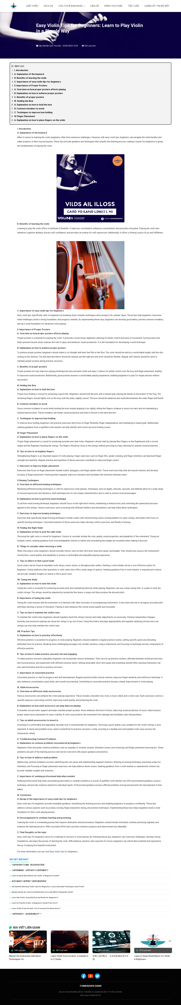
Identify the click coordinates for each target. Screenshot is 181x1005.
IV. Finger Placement (24, 116)
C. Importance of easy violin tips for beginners (37, 81)
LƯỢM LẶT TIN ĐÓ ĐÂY (156, 6)
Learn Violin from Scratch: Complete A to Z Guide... (69, 957)
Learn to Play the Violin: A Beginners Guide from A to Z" (35, 903)
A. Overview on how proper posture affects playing (40, 89)
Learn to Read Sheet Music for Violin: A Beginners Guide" (35, 876)
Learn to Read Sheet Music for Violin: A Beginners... (152, 957)
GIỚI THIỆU (32, 6)
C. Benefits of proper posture (29, 97)
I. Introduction (21, 70)
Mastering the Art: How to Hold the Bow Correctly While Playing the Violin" (42, 892)
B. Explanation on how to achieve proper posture (38, 93)
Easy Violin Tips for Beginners (64, 851)
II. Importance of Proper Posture (30, 85)
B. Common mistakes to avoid (29, 108)
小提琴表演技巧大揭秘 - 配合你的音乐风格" (28, 865)
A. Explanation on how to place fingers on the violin (39, 120)
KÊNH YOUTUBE (113, 6)
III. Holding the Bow (23, 101)
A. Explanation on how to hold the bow (33, 104)
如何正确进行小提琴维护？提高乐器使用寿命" (29, 881)
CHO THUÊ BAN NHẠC (70, 6)
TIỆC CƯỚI (133, 6)
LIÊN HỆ (94, 6)
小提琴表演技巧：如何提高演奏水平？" (27, 914)
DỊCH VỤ (48, 6)
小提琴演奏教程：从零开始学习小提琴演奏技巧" (30, 870)
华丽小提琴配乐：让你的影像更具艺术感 (110, 957)
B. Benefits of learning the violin (30, 78)
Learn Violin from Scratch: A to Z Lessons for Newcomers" (36, 908)
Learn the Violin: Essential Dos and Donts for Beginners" (35, 897)
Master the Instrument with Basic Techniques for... (25, 957)
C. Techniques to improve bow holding (33, 112)
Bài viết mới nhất (19, 859)
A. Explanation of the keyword (29, 74)
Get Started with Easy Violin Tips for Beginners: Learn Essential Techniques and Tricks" (48, 887)
